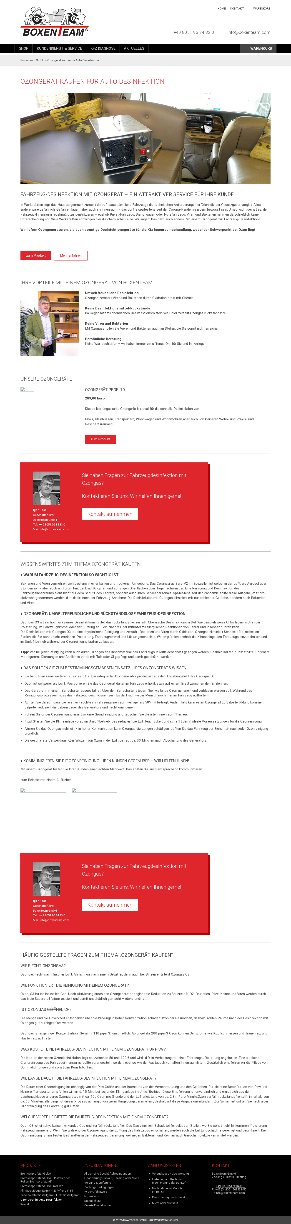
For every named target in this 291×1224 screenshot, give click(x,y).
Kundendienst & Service (59, 48)
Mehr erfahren (71, 255)
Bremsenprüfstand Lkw (35, 1173)
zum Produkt (36, 255)
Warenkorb (262, 8)
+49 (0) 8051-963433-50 (230, 1189)
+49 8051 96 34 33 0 (193, 32)
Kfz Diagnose (102, 48)
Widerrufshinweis (95, 1191)
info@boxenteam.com (249, 32)
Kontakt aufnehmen (110, 514)
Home (222, 8)
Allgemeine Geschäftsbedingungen (107, 1173)
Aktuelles (134, 48)
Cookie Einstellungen (98, 1205)
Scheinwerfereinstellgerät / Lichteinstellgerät (49, 1195)
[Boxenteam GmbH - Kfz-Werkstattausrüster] (67, 21)
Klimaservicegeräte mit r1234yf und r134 (46, 1190)
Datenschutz (92, 1200)
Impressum (91, 1196)
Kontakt (237, 8)
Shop (23, 48)
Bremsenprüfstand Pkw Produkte (41, 1186)
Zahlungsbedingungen (99, 1187)
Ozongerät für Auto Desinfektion (41, 1199)
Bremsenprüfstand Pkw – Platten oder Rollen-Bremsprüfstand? (45, 1179)
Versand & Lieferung (97, 1182)
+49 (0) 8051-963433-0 (230, 1186)
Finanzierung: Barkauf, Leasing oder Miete (111, 1178)
